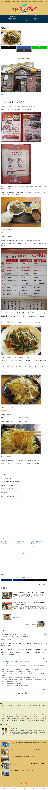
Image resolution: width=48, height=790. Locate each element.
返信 (45, 658)
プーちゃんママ (9, 661)
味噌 (3, 574)
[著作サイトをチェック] (12, 580)
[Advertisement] (24, 563)
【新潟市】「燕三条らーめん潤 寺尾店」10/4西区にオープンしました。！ (38, 542)
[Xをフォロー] (35, 580)
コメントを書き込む (24, 693)
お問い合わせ (39, 786)
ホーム (8, 786)
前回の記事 (4, 94)
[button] (23, 50)
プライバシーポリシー (24, 786)
